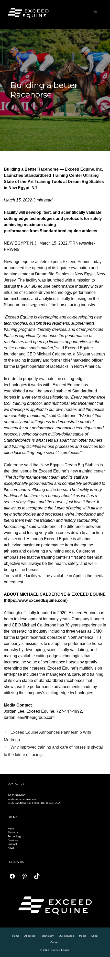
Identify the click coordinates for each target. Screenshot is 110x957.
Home (11, 828)
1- (9, 795)
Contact (12, 844)
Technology (14, 836)
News (11, 847)
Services (13, 840)
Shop (94, 935)
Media (82, 935)
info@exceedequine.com (22, 799)
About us (13, 832)
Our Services (66, 935)
